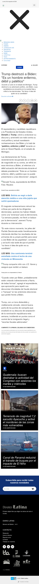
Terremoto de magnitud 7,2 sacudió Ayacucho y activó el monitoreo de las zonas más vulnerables (19, 420)
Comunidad (7, 60)
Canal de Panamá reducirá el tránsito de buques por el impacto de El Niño (19, 460)
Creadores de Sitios (24, 581)
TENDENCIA (7, 51)
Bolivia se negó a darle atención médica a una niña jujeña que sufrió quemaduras (19, 198)
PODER (6, 44)
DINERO (6, 46)
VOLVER (35, 65)
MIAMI (5, 53)
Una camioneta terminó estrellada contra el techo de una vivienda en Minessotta (16, 256)
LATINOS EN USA (9, 48)
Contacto (5, 539)
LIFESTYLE (7, 55)
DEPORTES (7, 49)
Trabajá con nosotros (9, 541)
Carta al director (7, 535)
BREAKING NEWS (9, 42)
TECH (5, 57)
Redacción (6, 533)
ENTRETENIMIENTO (10, 59)
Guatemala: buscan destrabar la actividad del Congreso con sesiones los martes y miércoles (19, 379)
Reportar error (7, 537)
